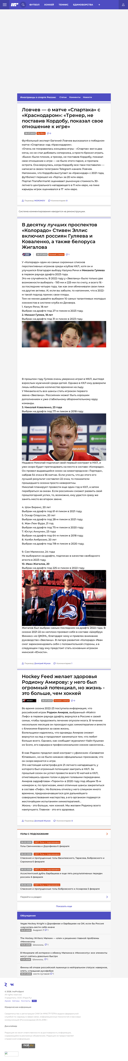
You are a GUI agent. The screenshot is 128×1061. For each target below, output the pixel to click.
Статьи (63, 97)
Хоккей (49, 4)
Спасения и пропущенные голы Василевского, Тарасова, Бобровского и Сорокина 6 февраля (62, 860)
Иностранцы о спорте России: (38, 97)
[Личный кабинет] (123, 4)
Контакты (25, 1001)
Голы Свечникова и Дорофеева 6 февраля (44, 846)
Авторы (16, 1001)
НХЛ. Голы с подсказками (47, 842)
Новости (87, 97)
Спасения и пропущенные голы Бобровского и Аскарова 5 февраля (60, 888)
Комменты (75, 97)
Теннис (63, 4)
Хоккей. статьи (56, 254)
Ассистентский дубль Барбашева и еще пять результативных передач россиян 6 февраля (61, 875)
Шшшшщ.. (39, 944)
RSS (34, 1001)
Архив (8, 1001)
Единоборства (83, 4)
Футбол (34, 4)
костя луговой (41, 973)
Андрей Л (39, 930)
